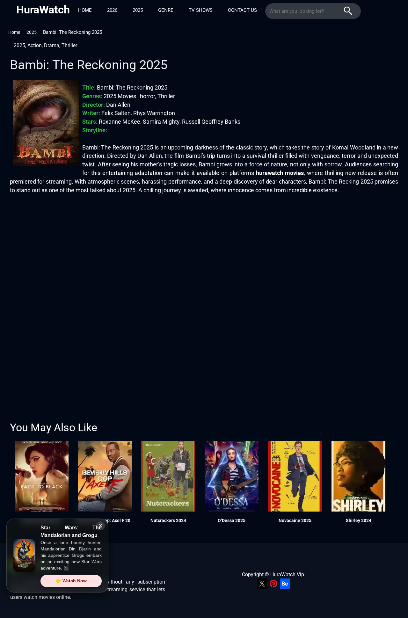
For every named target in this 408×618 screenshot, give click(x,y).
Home (85, 10)
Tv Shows (201, 10)
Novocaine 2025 (295, 520)
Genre (165, 10)
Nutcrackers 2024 (168, 520)
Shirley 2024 (358, 520)
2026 (112, 10)
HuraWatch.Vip (287, 574)
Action (34, 45)
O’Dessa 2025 (231, 520)
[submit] (348, 11)
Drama (51, 45)
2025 (138, 10)
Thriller (69, 45)
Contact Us (242, 10)
